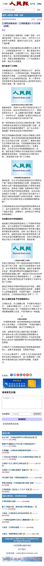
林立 (4, 30)
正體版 (39, 4)
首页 (4, 15)
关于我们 (22, 549)
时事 (16, 15)
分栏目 (10, 15)
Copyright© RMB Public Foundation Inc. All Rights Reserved (22, 540)
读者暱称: (6, 414)
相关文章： (7, 433)
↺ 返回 (5, 4)
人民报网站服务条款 (22, 545)
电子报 (32, 4)
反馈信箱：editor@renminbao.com (22, 553)
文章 (21, 15)
